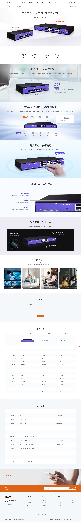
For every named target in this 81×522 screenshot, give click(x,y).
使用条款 (10, 519)
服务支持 (42, 2)
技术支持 (59, 500)
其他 (27, 505)
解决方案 (31, 2)
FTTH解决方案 (44, 500)
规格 (75, 6)
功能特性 (71, 6)
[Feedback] (80, 351)
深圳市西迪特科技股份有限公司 (58, 519)
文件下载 (59, 502)
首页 (6, 6)
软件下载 (59, 503)
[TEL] (80, 349)
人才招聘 (73, 503)
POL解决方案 (44, 503)
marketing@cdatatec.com (10, 507)
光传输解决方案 (44, 499)
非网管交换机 (19, 6)
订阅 (72, 488)
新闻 (37, 2)
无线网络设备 (29, 502)
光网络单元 (29, 500)
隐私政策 (15, 519)
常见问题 (59, 505)
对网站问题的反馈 (21, 519)
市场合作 (73, 505)
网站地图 (6, 519)
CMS (58, 499)
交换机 (14, 6)
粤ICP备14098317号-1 (72, 519)
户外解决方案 (44, 505)
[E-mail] (80, 347)
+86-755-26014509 (9, 504)
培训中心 (59, 507)
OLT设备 (28, 499)
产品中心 (24, 2)
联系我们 (56, 2)
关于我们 (49, 2)
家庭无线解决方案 (45, 502)
